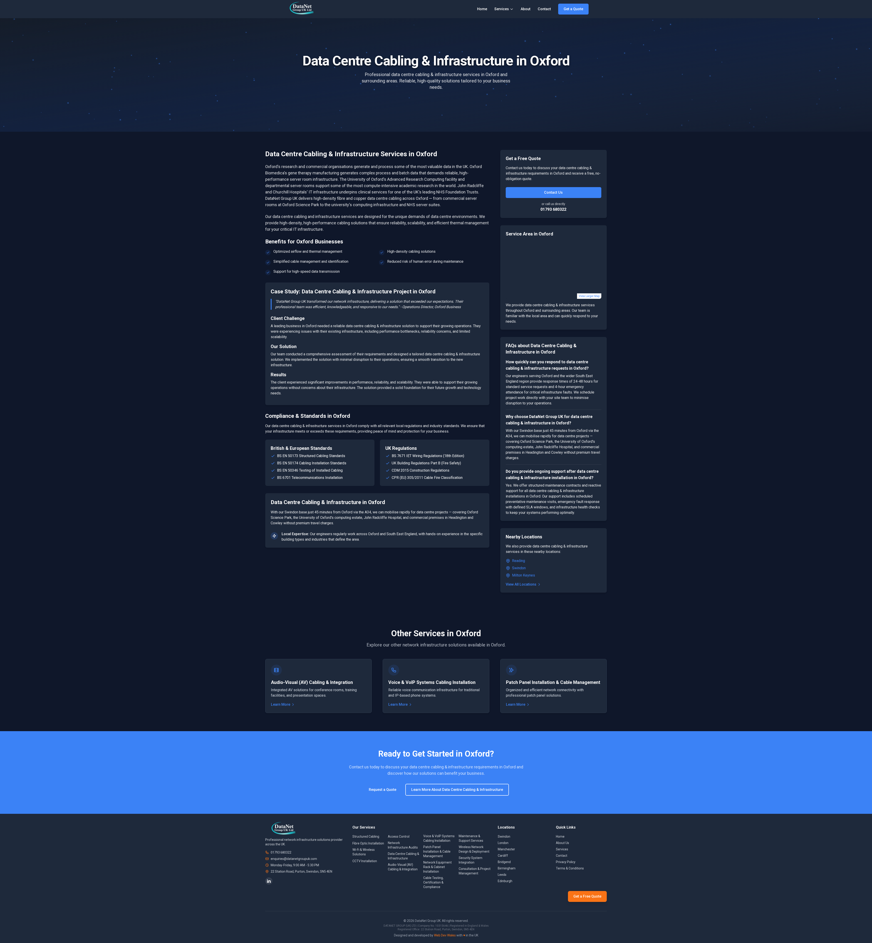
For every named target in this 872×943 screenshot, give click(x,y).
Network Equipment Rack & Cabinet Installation (437, 867)
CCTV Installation (364, 861)
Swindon (519, 568)
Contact (544, 9)
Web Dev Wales (445, 935)
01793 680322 (553, 209)
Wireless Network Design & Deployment (474, 849)
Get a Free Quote (587, 896)
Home (482, 9)
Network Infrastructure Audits (403, 845)
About (525, 9)
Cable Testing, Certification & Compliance (433, 882)
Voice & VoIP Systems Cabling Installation (439, 838)
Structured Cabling (365, 836)
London (503, 843)
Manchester (506, 849)
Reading (518, 561)
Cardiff (503, 855)
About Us (562, 843)
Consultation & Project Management (474, 871)
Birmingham (506, 868)
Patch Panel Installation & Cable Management (437, 851)
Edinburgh (505, 881)
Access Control (398, 836)
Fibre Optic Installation (368, 843)
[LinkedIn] (268, 881)
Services (501, 9)
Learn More (280, 704)
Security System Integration (470, 860)
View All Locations (521, 584)
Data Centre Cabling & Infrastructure (403, 856)
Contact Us (553, 192)
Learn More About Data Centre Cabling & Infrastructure (457, 789)
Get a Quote (573, 9)
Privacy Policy (565, 862)
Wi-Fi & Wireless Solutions (363, 852)
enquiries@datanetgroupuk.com (294, 859)
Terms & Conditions (570, 868)
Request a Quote (382, 789)
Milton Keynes (523, 575)
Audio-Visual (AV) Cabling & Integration (403, 867)
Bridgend (504, 862)
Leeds (502, 874)
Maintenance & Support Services (471, 838)
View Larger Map (589, 296)
